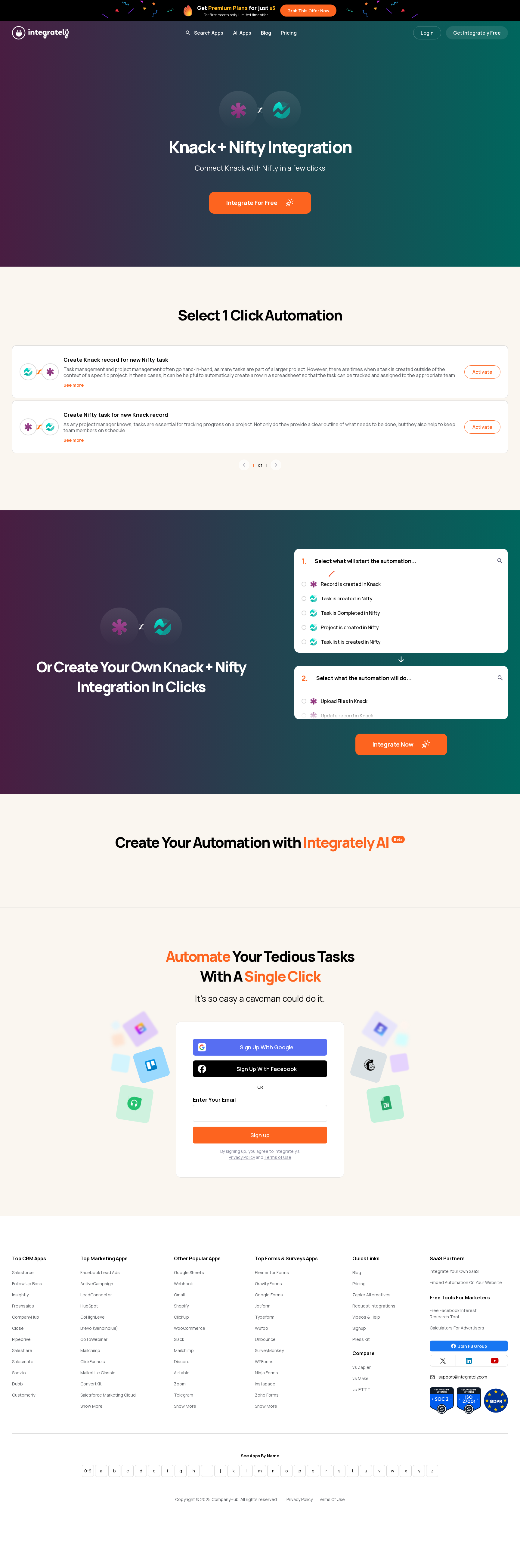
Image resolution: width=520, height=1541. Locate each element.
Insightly (20, 1295)
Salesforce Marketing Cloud (108, 1395)
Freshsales (23, 1306)
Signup (359, 1328)
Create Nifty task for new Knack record (115, 414)
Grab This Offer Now (308, 11)
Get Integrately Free (477, 32)
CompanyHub (25, 1317)
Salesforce (23, 1272)
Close (18, 1328)
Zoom (180, 1384)
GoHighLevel (93, 1317)
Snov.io (19, 1372)
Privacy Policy (242, 1157)
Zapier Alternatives (371, 1295)
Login (427, 32)
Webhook (183, 1283)
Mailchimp (90, 1350)
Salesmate (22, 1361)
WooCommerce (189, 1328)
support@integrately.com (462, 1377)
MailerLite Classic (97, 1372)
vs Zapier (361, 1367)
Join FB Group (472, 1346)
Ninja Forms (266, 1372)
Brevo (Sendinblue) (99, 1328)
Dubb (17, 1384)
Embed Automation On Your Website (466, 1282)
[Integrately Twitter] (443, 1360)
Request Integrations (373, 1306)
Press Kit (361, 1339)
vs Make (360, 1378)
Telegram (183, 1395)
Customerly (23, 1395)
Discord (182, 1361)
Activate (482, 372)
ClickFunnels (92, 1361)
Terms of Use (277, 1157)
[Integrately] (40, 33)
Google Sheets (189, 1272)
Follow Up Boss (27, 1283)
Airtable (182, 1372)
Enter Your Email (214, 1099)
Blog (266, 32)
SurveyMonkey (269, 1350)
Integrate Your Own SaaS (454, 1271)
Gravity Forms (268, 1283)
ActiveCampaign (96, 1283)
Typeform (264, 1317)
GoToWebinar (93, 1339)
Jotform (263, 1306)
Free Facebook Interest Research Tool (453, 1313)
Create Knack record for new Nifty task (115, 359)
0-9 (87, 1471)
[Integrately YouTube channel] (495, 1360)
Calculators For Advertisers (457, 1328)
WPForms (264, 1361)
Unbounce (265, 1339)
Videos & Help (366, 1317)
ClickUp (181, 1317)
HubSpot (89, 1306)
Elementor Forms (272, 1272)
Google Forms (269, 1295)
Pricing (289, 32)
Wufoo (261, 1328)
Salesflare (22, 1350)
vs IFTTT (361, 1389)
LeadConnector (96, 1295)
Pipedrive (21, 1339)
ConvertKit (91, 1384)
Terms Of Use (331, 1499)
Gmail (179, 1295)
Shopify (181, 1306)
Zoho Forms (267, 1395)
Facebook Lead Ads (100, 1272)
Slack (179, 1339)
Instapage (265, 1384)
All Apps (242, 32)
